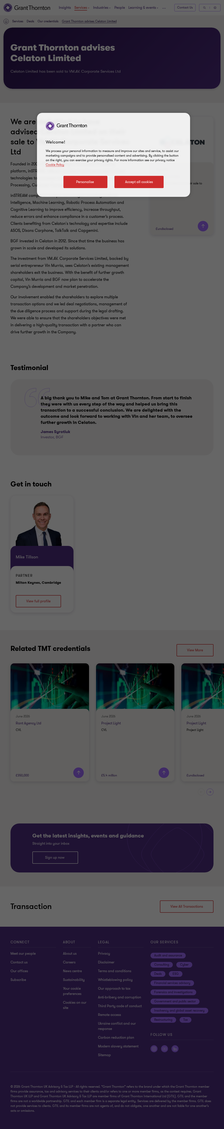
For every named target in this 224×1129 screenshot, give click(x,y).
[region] (113, 155)
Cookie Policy (55, 165)
